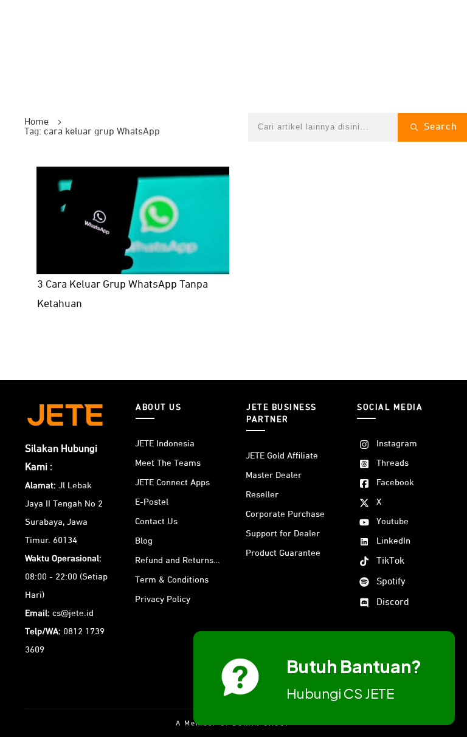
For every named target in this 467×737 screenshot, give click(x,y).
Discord (392, 602)
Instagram (396, 443)
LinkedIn (393, 540)
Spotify (391, 582)
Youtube (392, 521)
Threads (392, 463)
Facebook (395, 482)
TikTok (390, 561)
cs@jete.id (73, 613)
